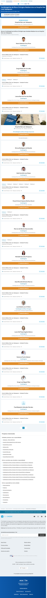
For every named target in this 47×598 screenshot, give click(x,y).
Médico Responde (24, 1)
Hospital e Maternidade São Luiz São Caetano (12, 442)
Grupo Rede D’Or (29, 573)
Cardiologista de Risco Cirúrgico (19, 508)
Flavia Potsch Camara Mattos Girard (23, 201)
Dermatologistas (6, 497)
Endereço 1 (4, 79)
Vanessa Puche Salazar (23, 357)
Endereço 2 (9, 79)
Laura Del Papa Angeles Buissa (23, 332)
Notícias (30, 1)
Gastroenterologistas (7, 490)
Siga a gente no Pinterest (45, 516)
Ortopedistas (5, 499)
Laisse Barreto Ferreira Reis (23, 96)
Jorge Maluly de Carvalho (23, 68)
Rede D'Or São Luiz (20, 591)
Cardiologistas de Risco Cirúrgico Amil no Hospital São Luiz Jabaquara (16, 472)
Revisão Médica (27, 545)
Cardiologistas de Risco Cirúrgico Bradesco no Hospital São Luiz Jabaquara (17, 465)
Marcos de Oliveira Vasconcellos (23, 229)
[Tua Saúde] (6, 516)
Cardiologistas (6, 492)
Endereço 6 (32, 184)
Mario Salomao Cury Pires (23, 43)
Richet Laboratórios (24, 594)
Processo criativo (4, 545)
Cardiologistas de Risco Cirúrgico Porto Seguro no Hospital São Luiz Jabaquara (18, 469)
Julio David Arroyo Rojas (23, 173)
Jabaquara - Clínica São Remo (9, 439)
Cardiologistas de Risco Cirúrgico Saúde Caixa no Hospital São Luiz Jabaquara (18, 474)
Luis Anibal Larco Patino (23, 307)
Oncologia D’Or (28, 591)
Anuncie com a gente (5, 551)
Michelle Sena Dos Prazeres (23, 256)
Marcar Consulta (9, 508)
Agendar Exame (16, 1)
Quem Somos (3, 542)
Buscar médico (9, 1)
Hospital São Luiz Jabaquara (23, 22)
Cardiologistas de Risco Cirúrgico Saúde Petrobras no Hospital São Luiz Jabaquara (19, 477)
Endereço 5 (27, 184)
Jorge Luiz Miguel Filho (23, 382)
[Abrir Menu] (2, 4)
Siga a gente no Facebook (41, 516)
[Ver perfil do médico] (23, 39)
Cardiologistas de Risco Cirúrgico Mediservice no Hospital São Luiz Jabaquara (18, 467)
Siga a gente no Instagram (38, 516)
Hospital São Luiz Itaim (7, 444)
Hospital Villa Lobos (6, 452)
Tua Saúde (3, 1)
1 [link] (23, 427)
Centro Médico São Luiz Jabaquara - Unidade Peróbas (15, 54)
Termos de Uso (27, 548)
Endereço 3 (15, 79)
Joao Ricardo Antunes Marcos (23, 282)
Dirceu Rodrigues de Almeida (23, 148)
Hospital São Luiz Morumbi (8, 449)
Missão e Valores (27, 542)
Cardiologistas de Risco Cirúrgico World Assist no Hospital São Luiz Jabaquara (18, 479)
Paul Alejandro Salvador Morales (23, 407)
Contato (26, 551)
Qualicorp (31, 594)
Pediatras (5, 487)
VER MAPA (42, 58)
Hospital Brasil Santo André (8, 456)
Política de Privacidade (5, 548)
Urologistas (5, 502)
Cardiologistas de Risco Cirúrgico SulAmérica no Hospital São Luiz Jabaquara (18, 462)
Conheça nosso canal (34, 516)
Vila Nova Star (6, 447)
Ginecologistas (6, 495)
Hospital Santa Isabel (7, 454)
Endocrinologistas (6, 485)
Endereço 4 (21, 184)
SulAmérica (16, 594)
